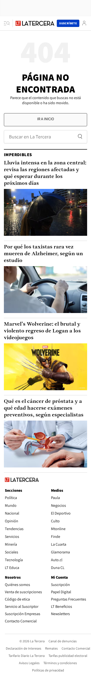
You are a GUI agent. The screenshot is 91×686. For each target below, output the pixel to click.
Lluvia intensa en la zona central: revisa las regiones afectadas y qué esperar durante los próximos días (45, 173)
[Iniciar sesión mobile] (84, 23)
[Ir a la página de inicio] (35, 23)
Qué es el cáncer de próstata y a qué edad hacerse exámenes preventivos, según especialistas (43, 408)
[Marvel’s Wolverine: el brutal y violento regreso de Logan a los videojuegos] (45, 366)
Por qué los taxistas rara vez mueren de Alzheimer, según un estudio (43, 253)
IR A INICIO (45, 118)
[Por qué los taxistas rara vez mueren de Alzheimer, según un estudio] (45, 289)
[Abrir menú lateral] (8, 23)
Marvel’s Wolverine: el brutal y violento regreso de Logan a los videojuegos (42, 331)
